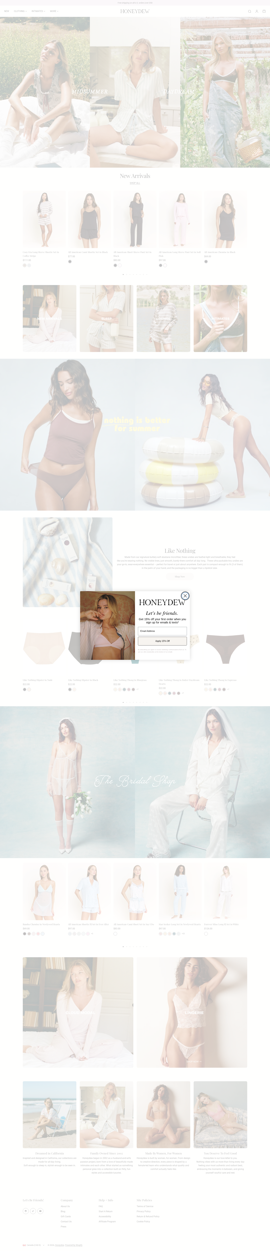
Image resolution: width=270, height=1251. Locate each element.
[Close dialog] (185, 595)
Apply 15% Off (162, 641)
